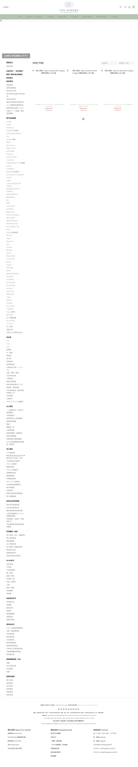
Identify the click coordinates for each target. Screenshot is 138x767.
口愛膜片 (9, 399)
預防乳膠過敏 (11, 381)
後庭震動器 (10, 614)
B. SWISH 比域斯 (12, 130)
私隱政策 (47, 705)
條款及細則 (52, 705)
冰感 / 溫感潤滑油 (12, 631)
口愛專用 (9, 378)
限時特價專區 (87, 17)
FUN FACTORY (11, 157)
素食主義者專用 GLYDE (14, 384)
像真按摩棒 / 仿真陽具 (14, 433)
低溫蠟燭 (9, 590)
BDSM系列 (10, 560)
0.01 (7, 341)
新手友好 (9, 686)
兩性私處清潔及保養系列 (15, 102)
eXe (7, 136)
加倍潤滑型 (10, 364)
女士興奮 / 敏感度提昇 (14, 547)
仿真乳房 (9, 490)
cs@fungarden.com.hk (107, 748)
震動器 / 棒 (10, 427)
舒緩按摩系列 (11, 553)
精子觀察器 (10, 487)
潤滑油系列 (10, 624)
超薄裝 (8, 350)
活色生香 (9, 329)
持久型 (8, 358)
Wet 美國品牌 (11, 318)
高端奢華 (9, 692)
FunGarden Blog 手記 (15, 748)
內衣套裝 (9, 669)
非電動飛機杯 (11, 479)
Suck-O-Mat (10, 285)
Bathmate (10, 128)
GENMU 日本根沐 (12, 172)
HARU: (8, 180)
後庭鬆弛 (9, 617)
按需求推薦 (62, 17)
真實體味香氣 (11, 473)
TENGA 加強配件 (12, 470)
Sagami (9, 265)
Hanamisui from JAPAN (15, 175)
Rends (8, 253)
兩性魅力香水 (11, 550)
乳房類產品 (10, 415)
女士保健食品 (11, 544)
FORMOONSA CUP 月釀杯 (15, 163)
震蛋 (8, 424)
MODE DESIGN (11, 221)
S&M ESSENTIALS (12, 274)
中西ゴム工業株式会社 (14, 332)
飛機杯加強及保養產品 (14, 493)
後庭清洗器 (10, 619)
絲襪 (8, 672)
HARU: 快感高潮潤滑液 (14, 628)
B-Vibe (8, 125)
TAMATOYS (10, 294)
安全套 (8, 337)
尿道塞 (8, 593)
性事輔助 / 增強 (11, 531)
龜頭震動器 (10, 476)
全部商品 (7, 56)
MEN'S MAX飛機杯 (13, 481)
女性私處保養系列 (12, 508)
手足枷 (8, 567)
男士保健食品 (11, 538)
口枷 (8, 585)
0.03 (7, 347)
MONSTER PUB (12, 224)
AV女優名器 (10, 453)
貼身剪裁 (9, 361)
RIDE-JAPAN (10, 256)
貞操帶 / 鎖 (10, 579)
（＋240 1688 (102, 733)
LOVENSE (9, 209)
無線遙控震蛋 (11, 421)
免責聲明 (42, 705)
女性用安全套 (11, 376)
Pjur (7, 244)
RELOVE (9, 250)
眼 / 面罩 (9, 573)
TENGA (9, 300)
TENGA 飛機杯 (11, 464)
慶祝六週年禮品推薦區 (14, 74)
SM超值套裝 (10, 570)
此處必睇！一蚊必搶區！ (35, 17)
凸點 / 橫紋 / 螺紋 (12, 373)
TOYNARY (10, 309)
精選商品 (9, 62)
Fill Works (10, 154)
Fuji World (10, 160)
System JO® (10, 282)
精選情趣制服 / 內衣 (13, 659)
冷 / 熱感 (9, 353)
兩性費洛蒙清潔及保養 (14, 510)
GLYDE (8, 166)
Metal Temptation (13, 215)
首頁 (20, 17)
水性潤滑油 (10, 640)
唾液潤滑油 (10, 654)
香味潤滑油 (10, 637)
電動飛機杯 (10, 467)
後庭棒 (8, 611)
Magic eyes (10, 212)
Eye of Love (10, 145)
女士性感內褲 (11, 666)
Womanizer (10, 321)
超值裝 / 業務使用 (12, 387)
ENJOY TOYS (10, 148)
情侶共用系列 (11, 99)
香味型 (8, 355)
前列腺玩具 (10, 602)
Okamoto (9, 241)
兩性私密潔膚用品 (12, 505)
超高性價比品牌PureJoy (15, 108)
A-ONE (8, 122)
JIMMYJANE (10, 197)
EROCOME (10, 151)
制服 (8, 663)
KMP (8, 203)
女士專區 (9, 406)
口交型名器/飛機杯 (13, 461)
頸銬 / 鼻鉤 (10, 588)
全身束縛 (9, 564)
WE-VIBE (9, 315)
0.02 (7, 344)
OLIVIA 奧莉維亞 (12, 232)
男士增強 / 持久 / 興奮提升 (15, 535)
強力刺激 (9, 680)
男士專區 (9, 449)
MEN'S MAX (10, 218)
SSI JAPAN (10, 279)
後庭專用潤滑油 (12, 646)
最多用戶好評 (11, 91)
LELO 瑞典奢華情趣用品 (14, 105)
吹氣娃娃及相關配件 (13, 484)
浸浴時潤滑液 (11, 643)
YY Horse (9, 324)
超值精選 (9, 85)
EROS (8, 142)
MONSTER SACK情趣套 (14, 401)
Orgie (8, 238)
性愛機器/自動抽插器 (14, 439)
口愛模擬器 (10, 430)
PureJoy (9, 247)
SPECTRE (24, 56)
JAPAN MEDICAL (12, 194)
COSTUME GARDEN (13, 133)
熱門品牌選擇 (101, 17)
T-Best (8, 297)
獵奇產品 (9, 683)
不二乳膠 (9, 326)
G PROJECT (10, 169)
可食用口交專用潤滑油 (14, 648)
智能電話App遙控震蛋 (14, 418)
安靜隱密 (9, 689)
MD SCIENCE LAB (12, 226)
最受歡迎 (114, 17)
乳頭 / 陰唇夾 (11, 582)
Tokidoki (9, 303)
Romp (8, 262)
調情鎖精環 (10, 541)
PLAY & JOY (10, 259)
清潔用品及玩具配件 (13, 556)
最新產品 (50, 17)
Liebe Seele (10, 206)
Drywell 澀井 (11, 139)
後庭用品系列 (11, 598)
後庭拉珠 (9, 608)
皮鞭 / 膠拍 (10, 576)
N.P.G (8, 229)
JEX (7, 200)
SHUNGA (9, 276)
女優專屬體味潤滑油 (13, 651)
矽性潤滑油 (10, 634)
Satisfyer (9, 288)
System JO (10, 291)
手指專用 (9, 396)
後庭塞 (8, 605)
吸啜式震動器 (11, 436)
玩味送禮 (9, 695)
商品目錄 (74, 17)
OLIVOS (9, 235)
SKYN (8, 271)
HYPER (8, 178)
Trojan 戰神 (10, 312)
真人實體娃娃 (11, 496)
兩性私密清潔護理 (12, 501)
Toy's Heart (10, 306)
